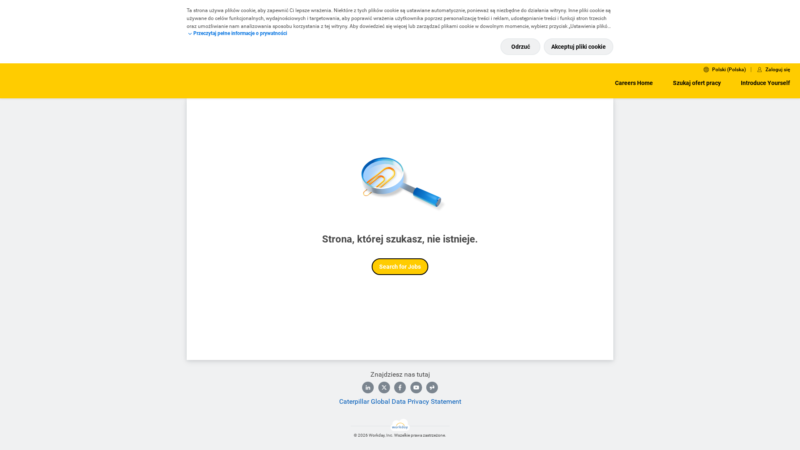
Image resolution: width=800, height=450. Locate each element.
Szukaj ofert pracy (697, 83)
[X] (384, 387)
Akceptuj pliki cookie (578, 46)
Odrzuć (520, 46)
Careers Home (634, 83)
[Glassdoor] (432, 387)
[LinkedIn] (368, 387)
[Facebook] (400, 387)
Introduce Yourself (765, 83)
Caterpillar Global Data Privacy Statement (400, 401)
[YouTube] (416, 387)
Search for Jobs (400, 266)
